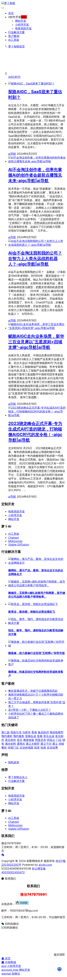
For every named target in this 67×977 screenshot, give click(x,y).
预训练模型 (56, 732)
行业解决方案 (16, 32)
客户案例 (13, 36)
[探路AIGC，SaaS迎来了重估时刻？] (31, 83)
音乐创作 (10, 740)
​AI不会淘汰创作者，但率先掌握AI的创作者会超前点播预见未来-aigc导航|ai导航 (35, 175)
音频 (39, 736)
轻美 (37, 747)
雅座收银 (28, 740)
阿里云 (51, 740)
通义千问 (45, 743)
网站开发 (20, 20)
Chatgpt (13, 537)
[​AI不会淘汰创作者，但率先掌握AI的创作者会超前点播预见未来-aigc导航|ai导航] (37, 161)
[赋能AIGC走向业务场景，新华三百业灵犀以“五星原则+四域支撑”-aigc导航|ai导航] (37, 328)
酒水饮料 (10, 743)
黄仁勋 (5, 732)
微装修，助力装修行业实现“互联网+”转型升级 (36, 653)
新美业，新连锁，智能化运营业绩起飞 (31, 611)
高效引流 (15, 732)
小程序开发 (22, 24)
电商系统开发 (23, 28)
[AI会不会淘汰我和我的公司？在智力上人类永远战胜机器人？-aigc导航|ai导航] (37, 244)
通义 (55, 743)
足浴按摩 (52, 747)
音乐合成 (48, 736)
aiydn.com (45, 864)
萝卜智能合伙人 (17, 777)
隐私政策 (13, 762)
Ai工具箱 (13, 40)
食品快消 (43, 732)
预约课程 (6, 736)
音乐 (19, 740)
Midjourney (15, 541)
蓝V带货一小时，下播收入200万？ (29, 710)
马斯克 (26, 732)
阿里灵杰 (40, 740)
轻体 (43, 747)
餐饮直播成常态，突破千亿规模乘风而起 (33, 690)
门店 (59, 740)
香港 (34, 732)
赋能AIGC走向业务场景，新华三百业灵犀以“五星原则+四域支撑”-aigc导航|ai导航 (36, 342)
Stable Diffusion (18, 544)
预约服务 (18, 736)
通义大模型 (33, 743)
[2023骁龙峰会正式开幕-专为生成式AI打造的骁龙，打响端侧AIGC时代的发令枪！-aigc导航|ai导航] (37, 415)
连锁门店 (13, 747)
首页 (11, 13)
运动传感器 (26, 747)
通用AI (21, 743)
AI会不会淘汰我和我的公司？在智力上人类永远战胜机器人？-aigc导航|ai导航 (35, 258)
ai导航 (12, 153)
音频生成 (30, 736)
